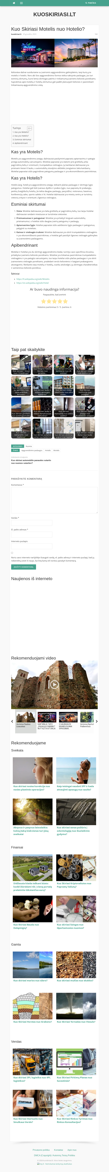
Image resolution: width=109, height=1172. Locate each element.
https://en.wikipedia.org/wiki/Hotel (32, 283)
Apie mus (72, 1150)
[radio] (43, 302)
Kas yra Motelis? (22, 132)
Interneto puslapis (19, 541)
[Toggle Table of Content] (28, 128)
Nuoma (29, 446)
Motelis (56, 450)
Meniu (21, 3)
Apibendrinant (21, 143)
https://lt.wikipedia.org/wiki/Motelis (32, 279)
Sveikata (17, 750)
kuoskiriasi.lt (54, 14)
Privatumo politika (41, 1150)
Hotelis (48, 450)
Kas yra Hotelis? (22, 136)
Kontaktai (58, 1150)
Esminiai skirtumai (23, 139)
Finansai (17, 847)
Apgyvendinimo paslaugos (31, 450)
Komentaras (17, 484)
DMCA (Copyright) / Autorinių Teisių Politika (54, 1155)
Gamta (16, 944)
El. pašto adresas (19, 529)
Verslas (16, 1041)
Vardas (15, 517)
